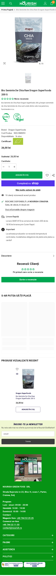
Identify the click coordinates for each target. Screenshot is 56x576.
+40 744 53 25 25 (25, 518)
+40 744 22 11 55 (11, 524)
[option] (28, 39)
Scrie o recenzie (28, 279)
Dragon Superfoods (17, 130)
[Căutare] (10, 3)
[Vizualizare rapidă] (17, 374)
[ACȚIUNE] (53, 175)
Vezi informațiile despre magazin (20, 209)
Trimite (28, 441)
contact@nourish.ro (12, 528)
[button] (7, 99)
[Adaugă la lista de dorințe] (47, 175)
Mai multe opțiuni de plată (28, 190)
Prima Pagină (7, 10)
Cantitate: (6, 161)
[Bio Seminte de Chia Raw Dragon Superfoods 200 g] (28, 378)
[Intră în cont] (45, 3)
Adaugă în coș (21, 175)
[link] (14, 343)
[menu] (3, 3)
